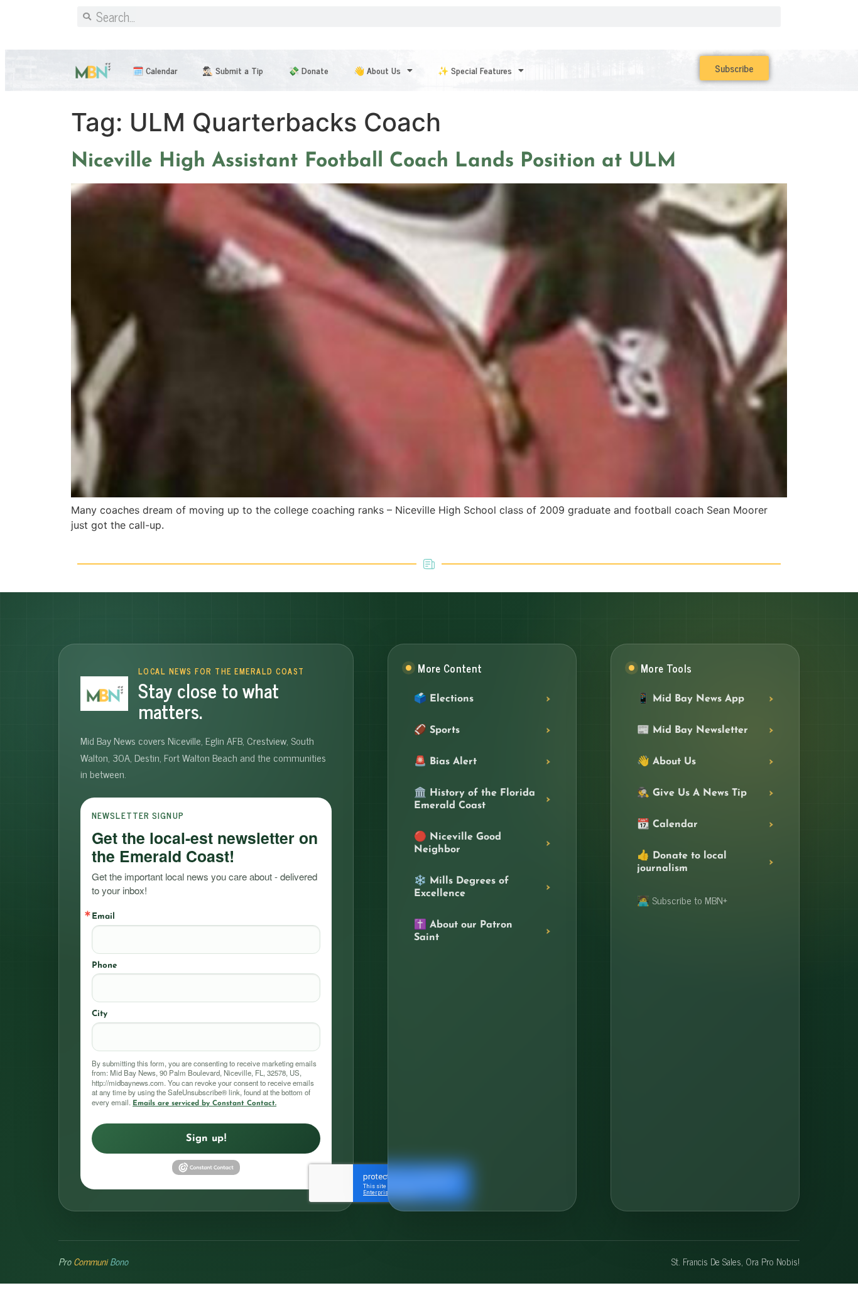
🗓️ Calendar (155, 70)
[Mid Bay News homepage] (104, 693)
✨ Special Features (475, 70)
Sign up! (206, 1139)
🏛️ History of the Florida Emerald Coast (474, 799)
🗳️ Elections (444, 699)
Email (103, 916)
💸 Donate (308, 70)
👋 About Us (377, 70)
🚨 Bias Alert (445, 762)
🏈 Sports (437, 730)
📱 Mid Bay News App (690, 699)
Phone (104, 965)
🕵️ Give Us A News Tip (692, 793)
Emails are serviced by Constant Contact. (204, 1103)
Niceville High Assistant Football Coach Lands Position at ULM (373, 161)
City (99, 1014)
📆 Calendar (667, 825)
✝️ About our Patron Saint (463, 931)
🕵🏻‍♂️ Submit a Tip (232, 70)
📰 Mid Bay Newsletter (692, 730)
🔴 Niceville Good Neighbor (457, 843)
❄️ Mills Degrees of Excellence (461, 887)
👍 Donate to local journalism (682, 862)
